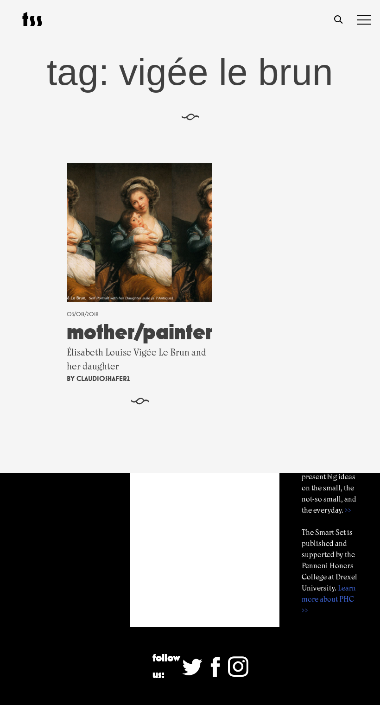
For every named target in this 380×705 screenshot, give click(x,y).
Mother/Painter (139, 331)
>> (348, 510)
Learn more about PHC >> (329, 599)
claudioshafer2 (103, 378)
